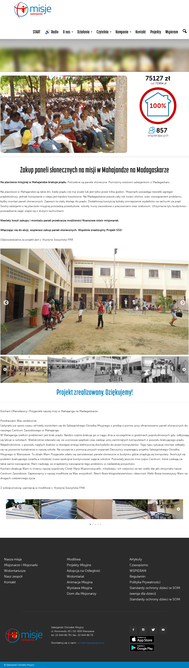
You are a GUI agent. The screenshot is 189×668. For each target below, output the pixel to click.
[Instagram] (143, 630)
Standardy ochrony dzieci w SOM (155, 599)
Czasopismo (139, 565)
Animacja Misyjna (79, 582)
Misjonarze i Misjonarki (21, 565)
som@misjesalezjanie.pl (90, 642)
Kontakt (140, 31)
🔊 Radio (52, 31)
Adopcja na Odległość (83, 571)
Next (183, 303)
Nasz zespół (13, 576)
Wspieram (171, 31)
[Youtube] (163, 630)
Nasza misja (13, 559)
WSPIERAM (138, 571)
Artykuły (136, 559)
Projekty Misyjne (79, 565)
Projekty (155, 31)
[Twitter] (153, 630)
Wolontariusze (15, 571)
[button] (184, 31)
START (36, 31)
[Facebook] (133, 630)
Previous (6, 303)
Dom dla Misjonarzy (81, 594)
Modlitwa (73, 559)
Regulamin (137, 576)
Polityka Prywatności (145, 582)
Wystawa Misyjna (79, 588)
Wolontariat (75, 576)
